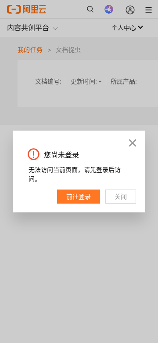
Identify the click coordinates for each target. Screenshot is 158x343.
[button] (132, 142)
